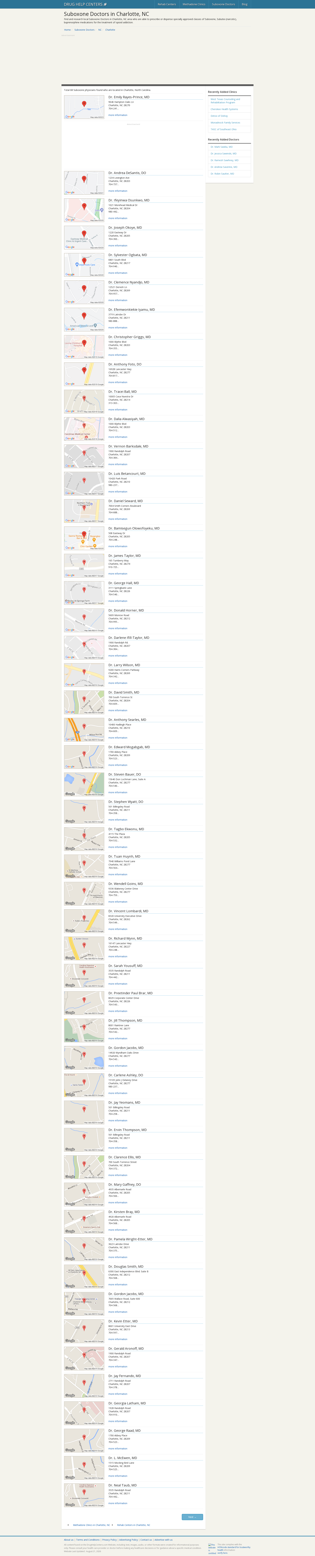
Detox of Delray (219, 115)
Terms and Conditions (88, 1539)
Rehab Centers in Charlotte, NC (133, 1525)
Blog (245, 4)
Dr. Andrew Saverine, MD (224, 166)
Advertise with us (164, 1539)
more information (117, 115)
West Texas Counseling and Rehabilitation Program (225, 101)
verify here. (223, 1553)
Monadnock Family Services (225, 122)
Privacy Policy (109, 1539)
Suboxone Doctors (223, 4)
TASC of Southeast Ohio (224, 129)
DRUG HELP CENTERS (84, 4)
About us (69, 1539)
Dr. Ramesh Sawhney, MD (225, 160)
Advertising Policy (128, 1539)
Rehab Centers (167, 4)
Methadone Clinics (194, 4)
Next (192, 1517)
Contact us (146, 1539)
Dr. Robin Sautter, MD (222, 173)
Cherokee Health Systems (224, 109)
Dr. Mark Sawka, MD (222, 146)
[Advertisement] (157, 60)
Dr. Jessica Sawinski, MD (224, 153)
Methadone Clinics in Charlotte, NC (91, 1525)
